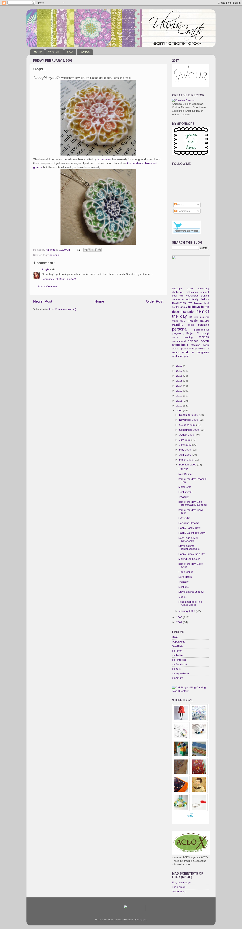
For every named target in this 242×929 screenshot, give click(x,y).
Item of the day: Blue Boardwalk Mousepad (192, 503)
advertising (203, 288)
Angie (45, 269)
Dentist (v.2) (185, 492)
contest (204, 292)
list (190, 317)
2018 (179, 365)
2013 (179, 390)
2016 (179, 375)
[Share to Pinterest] (100, 250)
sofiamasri (104, 159)
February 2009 (188, 464)
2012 (179, 395)
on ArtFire (177, 678)
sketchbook (180, 344)
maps (175, 321)
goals (183, 307)
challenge (177, 292)
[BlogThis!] (89, 250)
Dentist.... (183, 586)
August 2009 (187, 434)
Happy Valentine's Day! (192, 532)
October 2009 (187, 424)
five (190, 303)
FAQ (70, 51)
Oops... (182, 596)
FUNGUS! (184, 517)
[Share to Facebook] (96, 250)
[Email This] (85, 250)
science (193, 341)
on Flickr (177, 650)
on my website (180, 673)
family (195, 299)
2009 (179, 410)
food (206, 303)
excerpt (186, 299)
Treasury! (183, 496)
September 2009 (189, 429)
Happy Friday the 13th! (191, 554)
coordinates (192, 295)
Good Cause (185, 572)
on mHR (176, 668)
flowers (198, 303)
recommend (179, 341)
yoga (186, 356)
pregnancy (178, 333)
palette (191, 325)
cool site (178, 295)
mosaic (193, 320)
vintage (193, 348)
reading (188, 337)
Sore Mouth (185, 576)
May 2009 (185, 449)
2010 (179, 405)
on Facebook (179, 664)
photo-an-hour (201, 330)
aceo (190, 288)
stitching (195, 345)
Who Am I (54, 51)
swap (206, 345)
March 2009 (186, 459)
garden (175, 307)
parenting (203, 324)
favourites (179, 303)
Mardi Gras (184, 486)
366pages (177, 288)
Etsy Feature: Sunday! (191, 591)
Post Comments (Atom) (62, 309)
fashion (205, 299)
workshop (177, 356)
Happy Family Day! (189, 527)
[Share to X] (92, 250)
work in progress (195, 352)
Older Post (155, 301)
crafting (205, 295)
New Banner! (185, 474)
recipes (204, 337)
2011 (179, 400)
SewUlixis (177, 646)
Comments (183, 211)
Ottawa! (183, 469)
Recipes (85, 51)
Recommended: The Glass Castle (190, 603)
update (184, 348)
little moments (201, 317)
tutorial (175, 348)
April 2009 (185, 454)
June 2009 (185, 444)
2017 (179, 370)
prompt (205, 333)
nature (204, 320)
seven (205, 341)
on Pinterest (179, 659)
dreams (176, 299)
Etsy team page (181, 882)
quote (175, 337)
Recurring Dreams (188, 523)
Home (38, 51)
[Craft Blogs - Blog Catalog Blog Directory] (190, 691)
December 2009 (189, 414)
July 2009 (185, 439)
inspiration (188, 311)
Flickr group (178, 887)
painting (177, 324)
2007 (179, 622)
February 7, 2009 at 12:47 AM (59, 279)
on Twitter (177, 655)
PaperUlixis (178, 641)
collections (192, 292)
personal (55, 255)
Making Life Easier (189, 558)
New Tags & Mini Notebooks (188, 539)
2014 (179, 385)
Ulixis (175, 637)
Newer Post (42, 301)
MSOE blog (178, 891)
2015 (179, 380)
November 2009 (189, 419)
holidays (194, 306)
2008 (179, 617)
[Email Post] (78, 249)
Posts (180, 204)
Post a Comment (47, 286)
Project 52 (193, 333)
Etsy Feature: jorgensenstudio (189, 547)
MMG (182, 321)
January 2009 (187, 611)
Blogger (141, 919)
